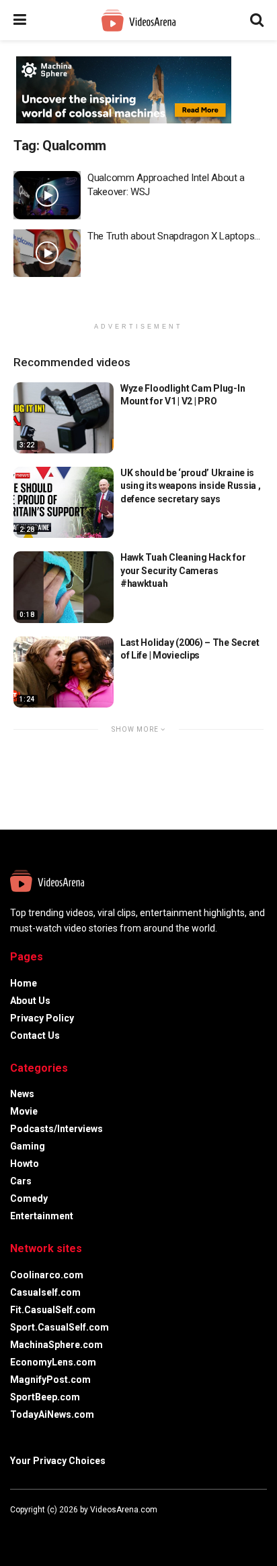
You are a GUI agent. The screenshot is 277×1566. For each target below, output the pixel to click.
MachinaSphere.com (56, 1344)
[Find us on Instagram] (49, 1529)
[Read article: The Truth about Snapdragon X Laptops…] (47, 253)
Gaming (27, 1146)
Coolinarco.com (46, 1275)
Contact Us (35, 1035)
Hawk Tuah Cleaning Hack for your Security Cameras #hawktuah (182, 570)
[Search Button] (257, 20)
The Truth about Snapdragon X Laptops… (173, 236)
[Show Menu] (19, 20)
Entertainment (41, 1216)
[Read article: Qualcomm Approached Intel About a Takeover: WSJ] (47, 195)
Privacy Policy (42, 1018)
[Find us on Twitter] (30, 1529)
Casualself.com (45, 1292)
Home (23, 983)
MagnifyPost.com (50, 1379)
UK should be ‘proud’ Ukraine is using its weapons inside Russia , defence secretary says (190, 485)
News (22, 1093)
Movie (24, 1111)
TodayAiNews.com (52, 1414)
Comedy (29, 1198)
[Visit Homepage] (138, 20)
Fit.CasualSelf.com (52, 1309)
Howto (24, 1163)
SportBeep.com (45, 1397)
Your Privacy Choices (58, 1460)
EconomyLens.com (53, 1362)
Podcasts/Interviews (56, 1128)
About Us (30, 1000)
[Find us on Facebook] (12, 1529)
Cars (21, 1181)
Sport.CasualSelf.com (59, 1327)
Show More (136, 729)
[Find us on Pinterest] (67, 1529)
